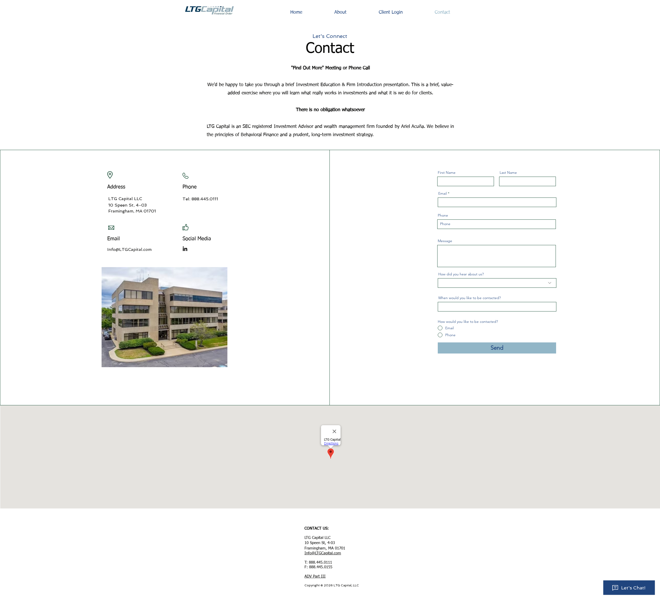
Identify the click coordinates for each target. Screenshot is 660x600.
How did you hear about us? (461, 274)
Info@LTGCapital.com (129, 249)
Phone (443, 215)
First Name (447, 172)
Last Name (508, 172)
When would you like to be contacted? (469, 298)
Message (445, 241)
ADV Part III (315, 576)
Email (442, 193)
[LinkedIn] (185, 248)
